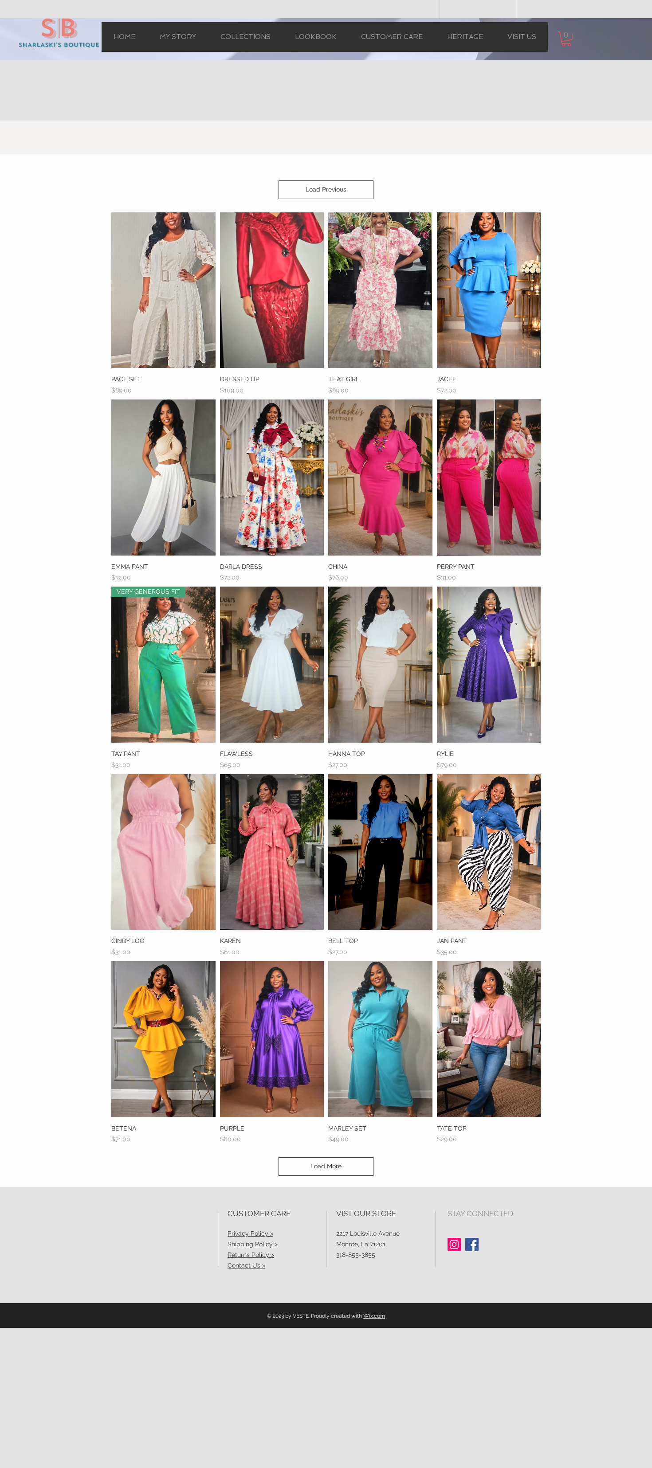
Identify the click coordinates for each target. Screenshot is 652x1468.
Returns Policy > (251, 1254)
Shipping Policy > (253, 1244)
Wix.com (374, 1316)
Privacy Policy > (250, 1233)
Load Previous (326, 189)
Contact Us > (246, 1265)
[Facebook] (472, 1244)
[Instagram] (454, 1244)
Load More (326, 1166)
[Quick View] (163, 290)
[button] (245, 37)
